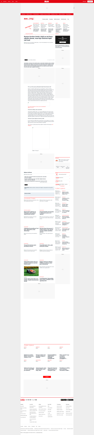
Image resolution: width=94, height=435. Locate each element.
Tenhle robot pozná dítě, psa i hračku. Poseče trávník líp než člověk (31, 280)
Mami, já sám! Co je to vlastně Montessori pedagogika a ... (66, 223)
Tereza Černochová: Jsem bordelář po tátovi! (30, 245)
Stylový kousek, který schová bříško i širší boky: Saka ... (66, 229)
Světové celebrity (27, 210)
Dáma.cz (63, 209)
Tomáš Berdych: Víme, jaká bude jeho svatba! (46, 245)
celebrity (30, 187)
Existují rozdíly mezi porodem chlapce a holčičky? (41, 356)
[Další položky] (72, 14)
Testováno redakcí (45, 19)
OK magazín (41, 187)
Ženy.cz (64, 23)
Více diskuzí (62, 185)
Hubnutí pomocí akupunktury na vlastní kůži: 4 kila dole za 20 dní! (35, 181)
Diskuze (56, 173)
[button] (64, 400)
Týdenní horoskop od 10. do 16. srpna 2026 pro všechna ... (65, 211)
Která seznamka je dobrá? (62, 174)
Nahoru (47, 376)
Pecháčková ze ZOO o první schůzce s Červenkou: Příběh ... (65, 199)
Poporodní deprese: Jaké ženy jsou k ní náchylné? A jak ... (52, 369)
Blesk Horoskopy (36, 23)
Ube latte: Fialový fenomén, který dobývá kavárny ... (44, 29)
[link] (26, 400)
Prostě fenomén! (63, 19)
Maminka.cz (50, 23)
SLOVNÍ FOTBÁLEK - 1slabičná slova (63, 184)
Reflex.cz (64, 246)
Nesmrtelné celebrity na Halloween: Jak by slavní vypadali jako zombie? (30, 213)
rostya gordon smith (46, 187)
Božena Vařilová (33, 59)
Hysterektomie (61, 177)
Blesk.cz (63, 190)
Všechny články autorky (43, 182)
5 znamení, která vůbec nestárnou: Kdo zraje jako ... (36, 29)
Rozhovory (29, 33)
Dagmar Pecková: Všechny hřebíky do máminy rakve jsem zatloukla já (46, 263)
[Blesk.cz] (46, 1)
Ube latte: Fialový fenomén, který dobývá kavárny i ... (65, 205)
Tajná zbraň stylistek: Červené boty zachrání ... (66, 29)
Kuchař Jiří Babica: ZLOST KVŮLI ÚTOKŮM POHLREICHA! (66, 243)
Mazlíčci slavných (57, 19)
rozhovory (37, 187)
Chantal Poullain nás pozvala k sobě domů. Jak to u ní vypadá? (47, 213)
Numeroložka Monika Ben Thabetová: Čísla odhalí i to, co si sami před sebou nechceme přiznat (62, 46)
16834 (57, 177)
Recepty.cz (42, 23)
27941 (57, 181)
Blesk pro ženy (65, 227)
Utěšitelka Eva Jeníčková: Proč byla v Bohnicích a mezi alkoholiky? (31, 229)
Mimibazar (64, 221)
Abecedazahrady (65, 215)
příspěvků (57, 175)
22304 (57, 184)
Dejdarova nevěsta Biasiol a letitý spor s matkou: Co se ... (65, 193)
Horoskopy (51, 19)
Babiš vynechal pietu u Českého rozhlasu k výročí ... (66, 249)
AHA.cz (57, 23)
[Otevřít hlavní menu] (1, 1)
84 (56, 174)
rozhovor (33, 187)
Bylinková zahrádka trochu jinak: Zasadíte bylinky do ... (66, 217)
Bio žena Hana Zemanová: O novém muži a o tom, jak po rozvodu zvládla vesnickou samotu (46, 230)
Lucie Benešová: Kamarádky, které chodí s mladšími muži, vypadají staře (47, 279)
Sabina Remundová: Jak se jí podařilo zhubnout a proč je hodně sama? (31, 263)
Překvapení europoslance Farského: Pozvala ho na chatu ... (65, 236)
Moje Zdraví (50, 360)
